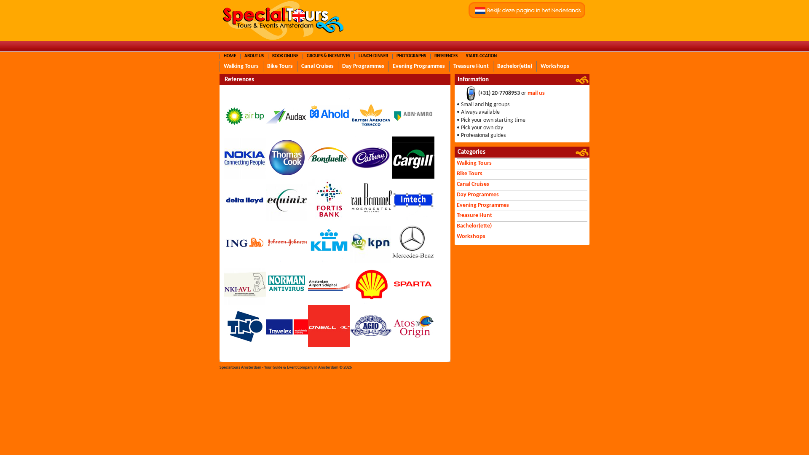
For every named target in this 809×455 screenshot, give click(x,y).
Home (230, 56)
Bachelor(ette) (514, 66)
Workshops (555, 66)
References (446, 56)
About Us (254, 56)
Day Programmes (363, 66)
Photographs (411, 56)
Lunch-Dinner (373, 56)
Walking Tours (241, 66)
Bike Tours (280, 66)
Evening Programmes (419, 66)
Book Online (285, 56)
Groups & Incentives (328, 56)
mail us (536, 94)
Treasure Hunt (471, 66)
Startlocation (481, 56)
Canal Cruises (317, 66)
